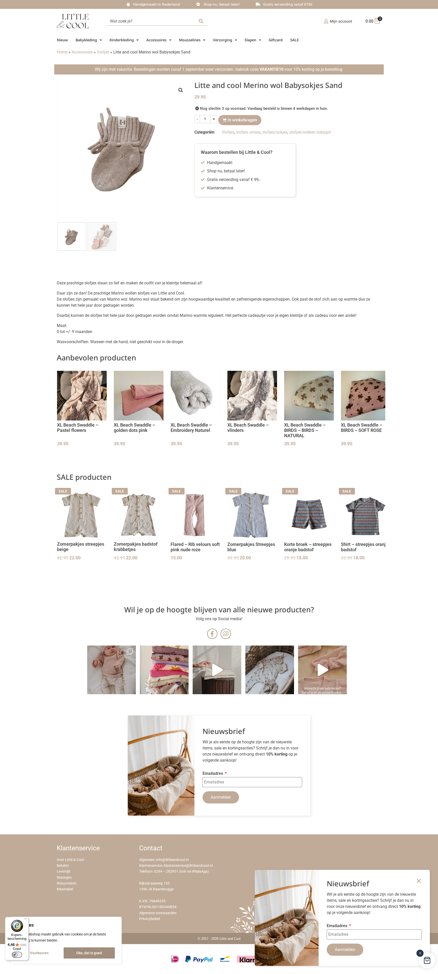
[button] (180, 90)
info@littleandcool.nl (172, 860)
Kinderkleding (122, 40)
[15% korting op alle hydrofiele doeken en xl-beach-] (217, 670)
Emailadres (213, 773)
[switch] (17, 955)
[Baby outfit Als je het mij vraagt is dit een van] (111, 670)
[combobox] (151, 21)
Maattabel (65, 889)
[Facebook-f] (212, 634)
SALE (294, 40)
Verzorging (222, 40)
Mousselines (189, 40)
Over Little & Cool (70, 860)
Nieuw (62, 40)
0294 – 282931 (166, 871)
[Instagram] (226, 634)
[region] (66, 940)
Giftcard (276, 40)
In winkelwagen (242, 119)
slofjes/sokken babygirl (310, 132)
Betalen (63, 865)
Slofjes (103, 52)
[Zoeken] (202, 21)
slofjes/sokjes (274, 132)
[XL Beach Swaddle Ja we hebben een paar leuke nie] (164, 670)
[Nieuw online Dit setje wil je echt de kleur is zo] (322, 670)
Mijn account (341, 21)
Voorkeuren (39, 953)
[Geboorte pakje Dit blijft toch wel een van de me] (269, 670)
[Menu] (26, 920)
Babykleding (86, 40)
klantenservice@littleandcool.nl (188, 865)
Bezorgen (64, 877)
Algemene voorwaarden (157, 913)
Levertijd (63, 871)
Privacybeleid (149, 919)
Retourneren (66, 883)
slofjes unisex (248, 132)
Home (62, 52)
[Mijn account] (326, 21)
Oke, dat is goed (89, 953)
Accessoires (156, 40)
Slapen (250, 40)
